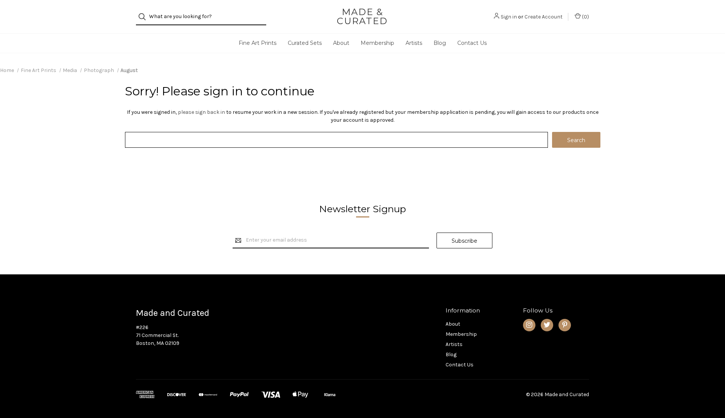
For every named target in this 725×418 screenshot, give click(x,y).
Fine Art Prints (257, 43)
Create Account (543, 17)
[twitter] (547, 325)
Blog (439, 43)
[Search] (144, 16)
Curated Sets (305, 43)
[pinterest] (564, 325)
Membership (377, 43)
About (341, 43)
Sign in (509, 17)
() (585, 17)
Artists (414, 43)
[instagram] (529, 325)
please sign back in (201, 112)
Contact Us (472, 43)
